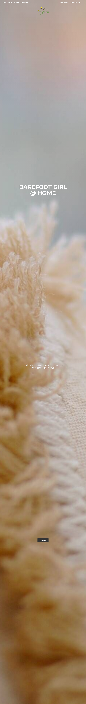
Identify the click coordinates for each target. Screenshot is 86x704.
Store (4, 2)
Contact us (24, 2)
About (10, 2)
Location (16, 2)
